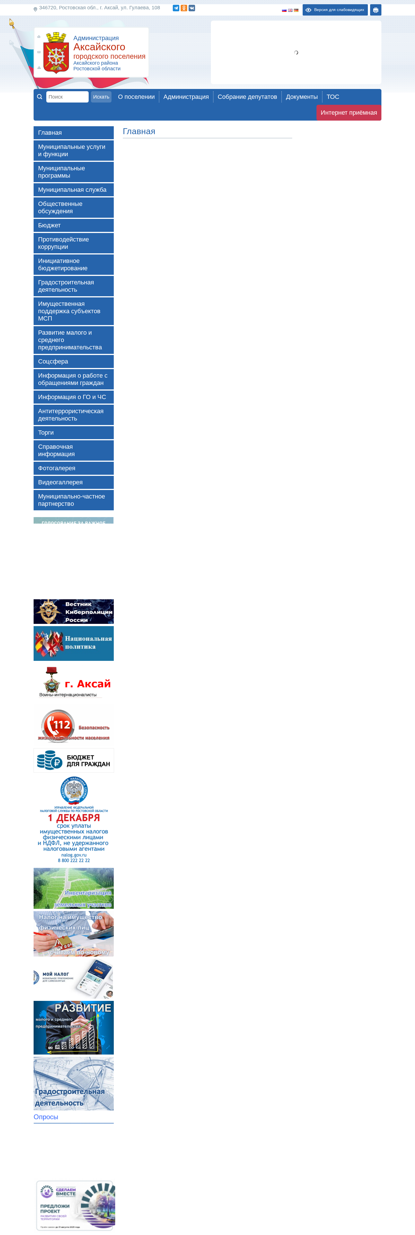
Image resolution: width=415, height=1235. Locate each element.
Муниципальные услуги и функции (71, 150)
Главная (50, 132)
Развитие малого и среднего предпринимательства (70, 340)
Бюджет (49, 225)
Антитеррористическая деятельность (71, 415)
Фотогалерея (56, 468)
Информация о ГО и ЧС (72, 396)
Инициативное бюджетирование (63, 264)
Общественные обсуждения (60, 207)
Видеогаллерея (60, 482)
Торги (46, 432)
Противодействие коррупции (63, 243)
